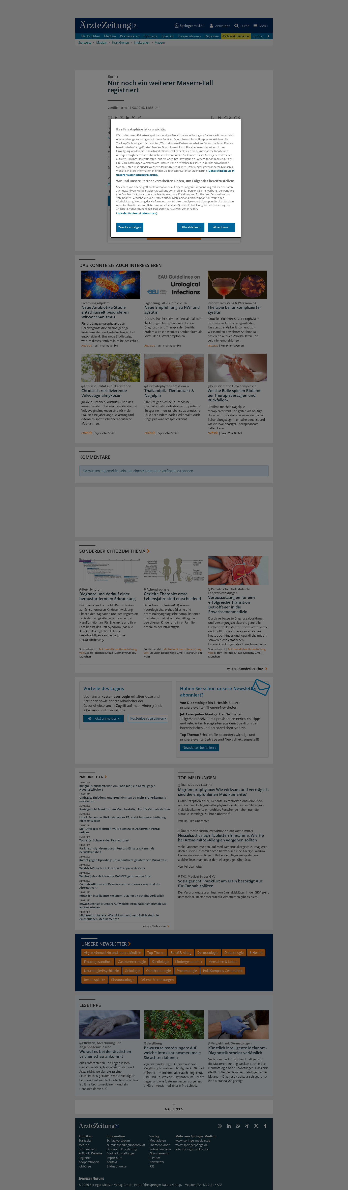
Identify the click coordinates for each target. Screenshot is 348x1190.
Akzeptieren (221, 227)
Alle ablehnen (190, 227)
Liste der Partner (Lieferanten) (136, 213)
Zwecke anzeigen (129, 227)
